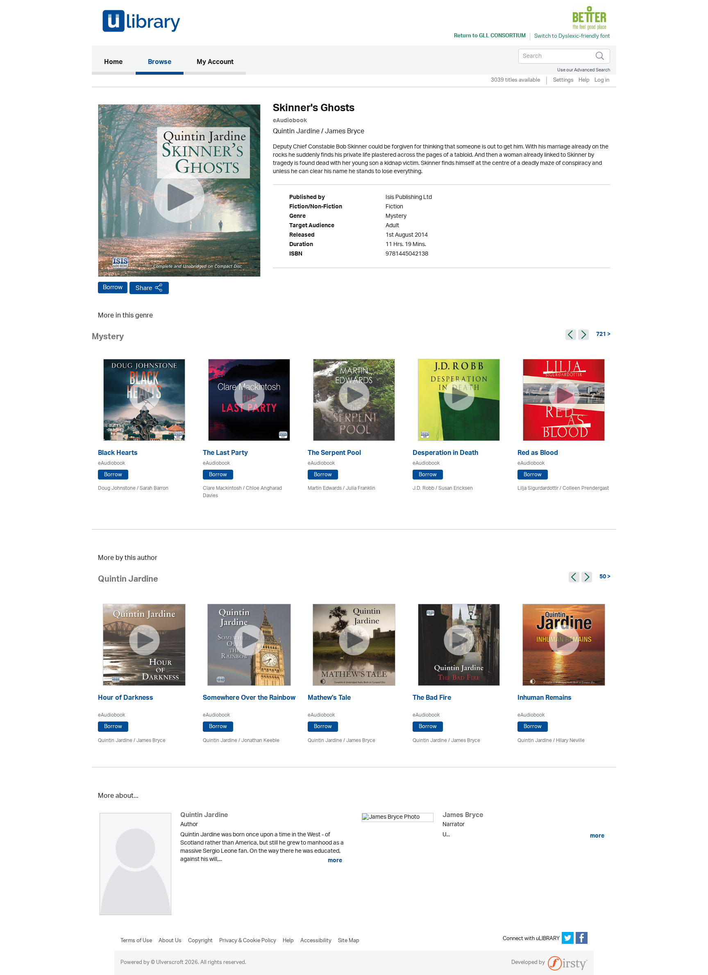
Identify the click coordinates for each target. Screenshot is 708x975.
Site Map (348, 941)
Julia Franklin (360, 488)
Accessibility (315, 941)
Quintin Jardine (296, 132)
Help (584, 80)
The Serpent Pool (334, 454)
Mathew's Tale (329, 699)
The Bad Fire (432, 699)
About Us (170, 941)
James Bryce (344, 132)
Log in (602, 80)
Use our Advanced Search (583, 70)
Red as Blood (537, 454)
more (334, 860)
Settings (563, 80)
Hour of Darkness (125, 699)
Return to (490, 36)
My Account (215, 62)
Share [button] (144, 288)
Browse (159, 62)
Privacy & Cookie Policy (247, 941)
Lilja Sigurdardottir (537, 488)
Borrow (113, 287)
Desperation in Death (445, 454)
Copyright (200, 941)
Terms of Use (136, 941)
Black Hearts (118, 454)
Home (119, 62)
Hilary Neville (570, 740)
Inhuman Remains (544, 699)
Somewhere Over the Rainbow (249, 699)
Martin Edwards (325, 488)
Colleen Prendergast (586, 488)
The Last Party (225, 454)
